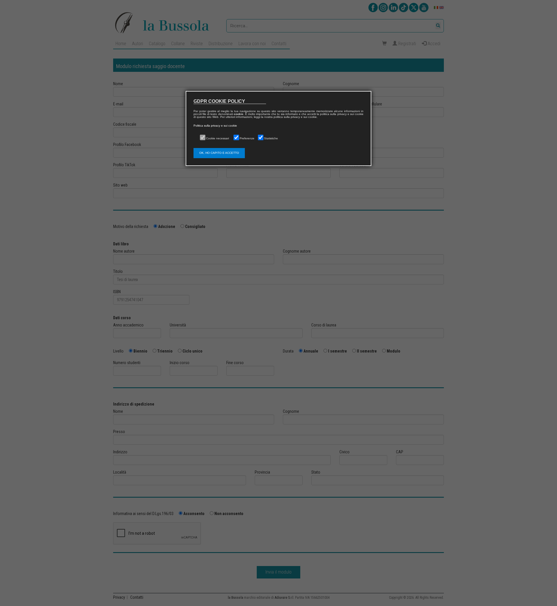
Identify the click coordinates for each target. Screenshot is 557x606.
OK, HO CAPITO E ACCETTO (219, 152)
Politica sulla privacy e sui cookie (215, 125)
